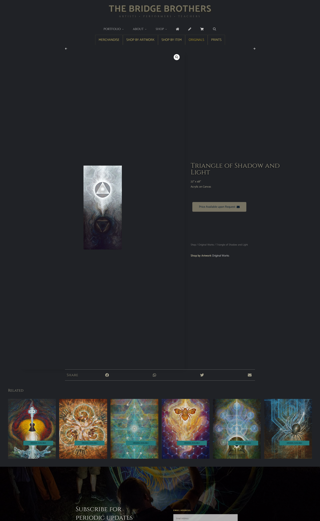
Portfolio (112, 29)
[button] (177, 57)
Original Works (206, 245)
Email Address (182, 510)
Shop (160, 29)
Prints (216, 40)
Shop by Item (172, 40)
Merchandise (109, 40)
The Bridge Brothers (160, 9)
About (138, 29)
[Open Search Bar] (214, 29)
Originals (196, 40)
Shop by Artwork (140, 40)
